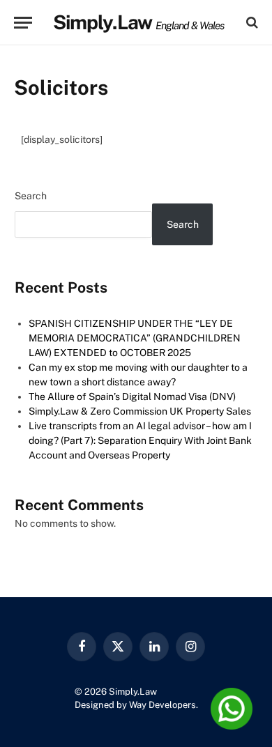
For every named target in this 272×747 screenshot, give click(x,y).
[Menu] (23, 22)
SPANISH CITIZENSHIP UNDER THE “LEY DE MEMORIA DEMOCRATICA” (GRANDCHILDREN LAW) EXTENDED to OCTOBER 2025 (135, 338)
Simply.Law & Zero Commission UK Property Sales (140, 411)
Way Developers (162, 705)
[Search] (250, 22)
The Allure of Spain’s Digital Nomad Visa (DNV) (132, 396)
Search (31, 195)
